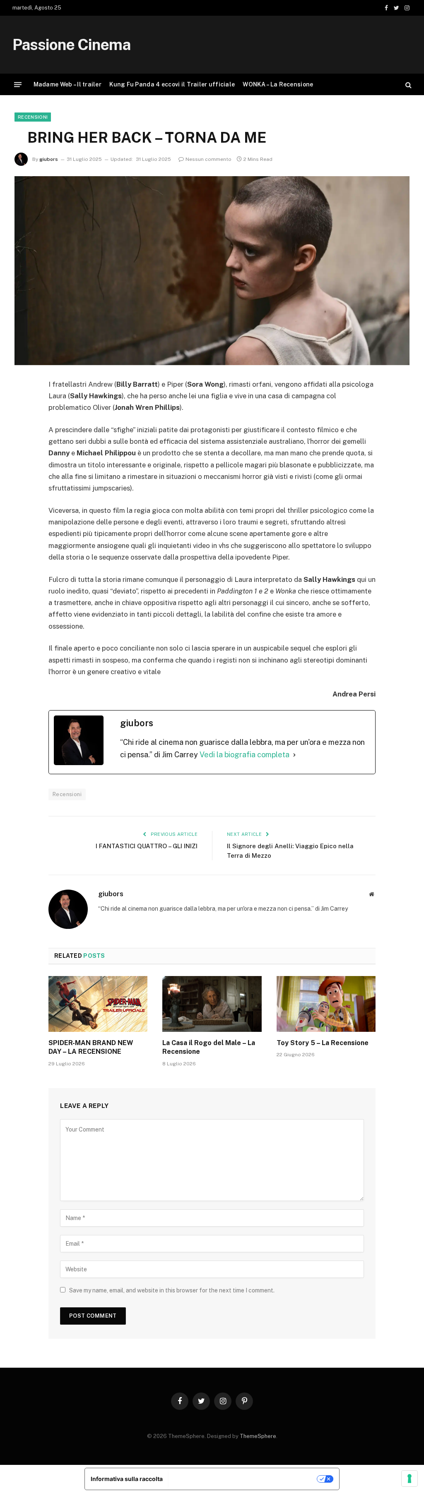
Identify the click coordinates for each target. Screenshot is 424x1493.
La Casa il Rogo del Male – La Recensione (208, 1047)
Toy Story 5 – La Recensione (323, 1043)
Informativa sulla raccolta (127, 1478)
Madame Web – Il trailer (67, 84)
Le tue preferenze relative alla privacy (243, 1478)
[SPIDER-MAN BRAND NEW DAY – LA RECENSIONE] (97, 1004)
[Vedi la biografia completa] (294, 755)
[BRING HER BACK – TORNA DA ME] (212, 270)
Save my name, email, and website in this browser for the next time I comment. (172, 1290)
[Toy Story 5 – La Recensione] (326, 1004)
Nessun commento (208, 159)
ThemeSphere (258, 1436)
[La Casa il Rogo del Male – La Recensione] (211, 1004)
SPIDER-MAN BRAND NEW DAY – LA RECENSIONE (90, 1047)
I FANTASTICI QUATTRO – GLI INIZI (147, 845)
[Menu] (18, 84)
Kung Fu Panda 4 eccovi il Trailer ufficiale (172, 84)
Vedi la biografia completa (244, 754)
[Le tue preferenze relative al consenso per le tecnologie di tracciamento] (409, 1478)
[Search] (408, 84)
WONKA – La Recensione (278, 84)
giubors (48, 159)
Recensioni (33, 117)
